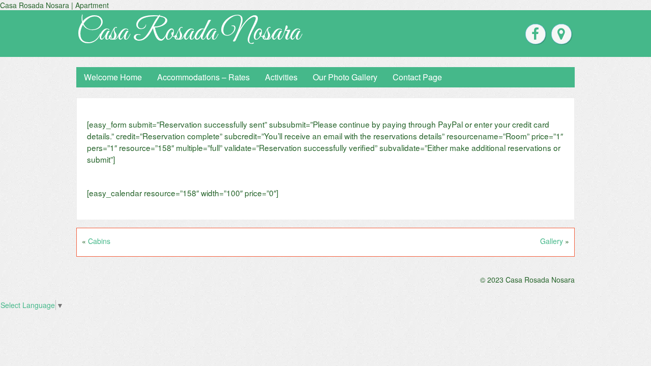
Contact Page (417, 77)
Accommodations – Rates (203, 77)
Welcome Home (113, 77)
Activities (281, 77)
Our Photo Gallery (345, 77)
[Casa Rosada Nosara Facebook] (535, 34)
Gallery (551, 241)
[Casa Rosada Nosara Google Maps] (561, 34)
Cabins (99, 241)
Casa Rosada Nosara (188, 33)
